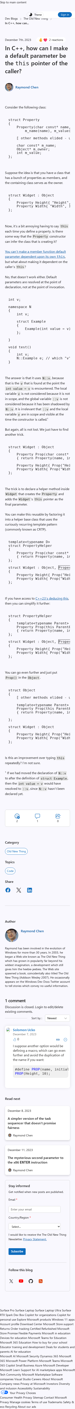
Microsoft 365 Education (15, 1342)
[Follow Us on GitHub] (31, 1282)
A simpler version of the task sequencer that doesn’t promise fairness (32, 1123)
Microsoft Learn (10, 1370)
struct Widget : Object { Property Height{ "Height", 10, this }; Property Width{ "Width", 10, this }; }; (39, 202)
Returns (5, 1329)
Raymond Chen (26, 87)
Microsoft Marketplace (36, 1374)
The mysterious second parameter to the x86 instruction (36, 1159)
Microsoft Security (27, 1356)
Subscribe (17, 1251)
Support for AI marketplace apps (41, 1370)
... (28, 23)
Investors (52, 1384)
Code (10, 871)
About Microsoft (52, 1379)
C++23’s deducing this (51, 598)
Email (13, 1199)
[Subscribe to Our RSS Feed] (40, 1282)
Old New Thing (16, 851)
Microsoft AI (8, 1356)
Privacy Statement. (35, 1239)
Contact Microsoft (55, 1397)
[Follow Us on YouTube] (21, 1282)
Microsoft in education (56, 1333)
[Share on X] (19, 890)
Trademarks (55, 1402)
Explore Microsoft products (34, 1319)
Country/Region (20, 1217)
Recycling (11, 1407)
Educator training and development (22, 1347)
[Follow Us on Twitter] (11, 1282)
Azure (38, 1365)
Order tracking (20, 1329)
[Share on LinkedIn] (29, 890)
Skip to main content (13, 2)
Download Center (31, 1324)
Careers (36, 1379)
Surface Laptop (24, 1310)
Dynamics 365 (49, 1356)
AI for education (20, 1352)
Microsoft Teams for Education (47, 1338)
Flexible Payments (30, 1333)
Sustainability (41, 1388)
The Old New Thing (36, 18)
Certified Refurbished (43, 1329)
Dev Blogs (11, 18)
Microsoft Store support (58, 1324)
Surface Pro (7, 1310)
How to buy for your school (49, 1342)
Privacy (5, 1402)
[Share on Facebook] (8, 890)
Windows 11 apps (63, 1319)
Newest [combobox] (52, 1018)
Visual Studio (22, 1379)
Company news (10, 1384)
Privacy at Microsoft (33, 1384)
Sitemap (38, 1397)
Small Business (25, 1365)
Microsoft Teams (49, 1361)
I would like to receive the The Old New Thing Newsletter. (37, 1237)
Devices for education (13, 1338)
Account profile (9, 1324)
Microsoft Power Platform (22, 1361)
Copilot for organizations (40, 1315)
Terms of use (39, 1402)
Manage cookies (20, 1402)
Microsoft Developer (56, 1365)
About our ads (27, 1407)
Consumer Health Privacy (16, 1397)
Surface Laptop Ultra (48, 1310)
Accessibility (25, 1388)
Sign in (65, 14)
